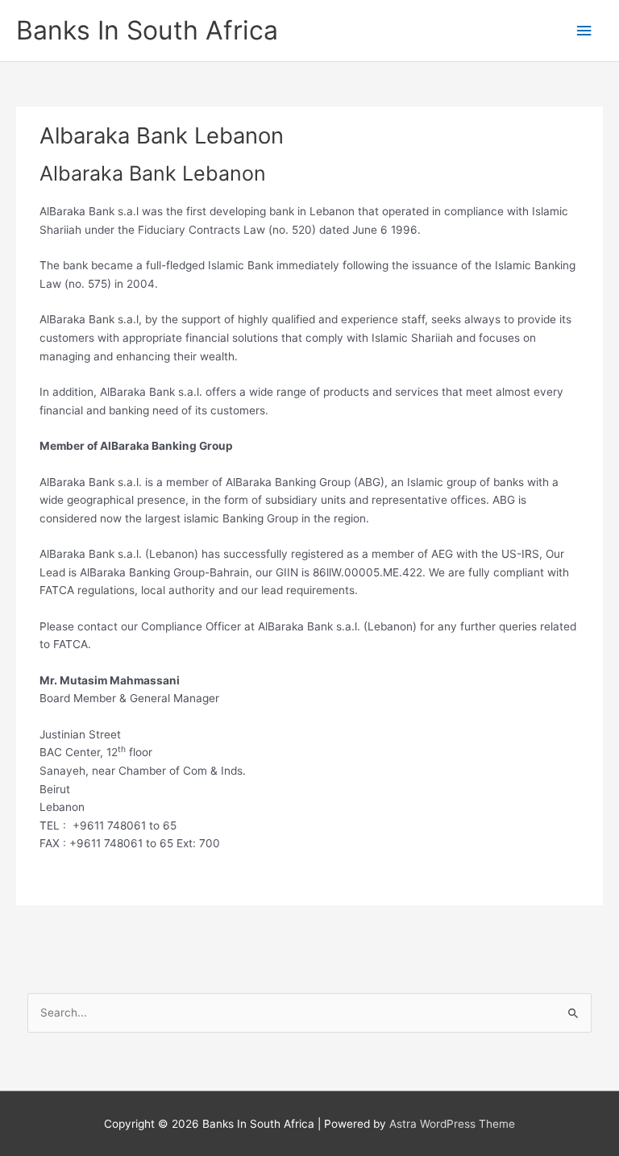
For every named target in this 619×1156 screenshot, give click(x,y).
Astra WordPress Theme (452, 1123)
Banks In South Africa (147, 30)
